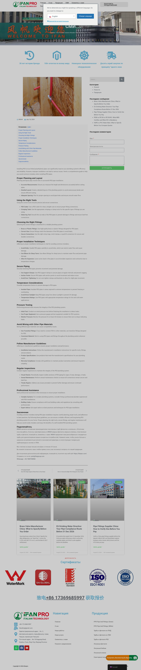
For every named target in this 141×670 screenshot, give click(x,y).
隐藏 (29, 127)
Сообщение (94, 154)
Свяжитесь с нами (61, 639)
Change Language (85, 16)
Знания (96, 87)
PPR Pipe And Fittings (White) (103, 626)
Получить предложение (63, 644)
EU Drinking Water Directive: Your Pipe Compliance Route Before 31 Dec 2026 (69, 529)
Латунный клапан (100, 653)
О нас (57, 626)
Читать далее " (24, 547)
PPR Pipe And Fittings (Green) (103, 622)
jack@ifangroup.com (37, 456)
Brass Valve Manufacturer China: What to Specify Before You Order (33, 529)
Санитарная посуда (100, 657)
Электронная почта (96, 146)
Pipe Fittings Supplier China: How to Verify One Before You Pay (106, 529)
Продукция (97, 92)
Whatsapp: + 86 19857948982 (26, 459)
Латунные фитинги (100, 644)
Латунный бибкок (100, 648)
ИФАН (19, 429)
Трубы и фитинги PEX (101, 639)
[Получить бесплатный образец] (135, 657)
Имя (91, 138)
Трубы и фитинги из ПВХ (102, 635)
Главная (52, 32)
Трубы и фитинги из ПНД (102, 630)
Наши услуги (59, 635)
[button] (114, 4)
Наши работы (59, 630)
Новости (97, 90)
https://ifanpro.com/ (80, 453)
